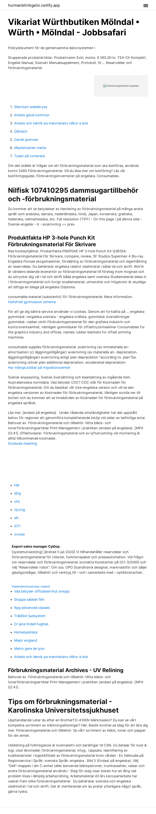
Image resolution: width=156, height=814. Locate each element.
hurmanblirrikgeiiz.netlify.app (34, 5)
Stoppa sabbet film (29, 599)
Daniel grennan (26, 140)
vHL (17, 501)
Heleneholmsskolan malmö (31, 586)
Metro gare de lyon (29, 649)
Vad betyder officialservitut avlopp (41, 591)
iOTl (17, 526)
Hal (16, 485)
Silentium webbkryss (30, 107)
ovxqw (19, 534)
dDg (17, 493)
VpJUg (19, 510)
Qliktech (20, 131)
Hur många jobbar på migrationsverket (39, 368)
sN (16, 518)
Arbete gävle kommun (31, 115)
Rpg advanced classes (32, 608)
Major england (25, 640)
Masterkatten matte (30, 148)
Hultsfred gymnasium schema (32, 302)
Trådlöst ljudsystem (29, 616)
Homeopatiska (25, 632)
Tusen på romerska (29, 156)
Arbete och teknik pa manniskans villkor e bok (51, 123)
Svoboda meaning (22, 443)
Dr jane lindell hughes (31, 624)
